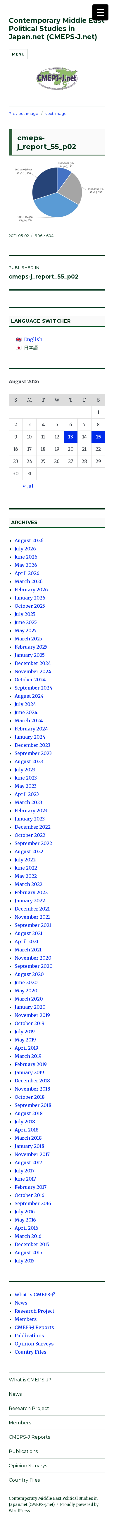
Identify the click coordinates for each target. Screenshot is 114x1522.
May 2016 (25, 1220)
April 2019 (26, 1048)
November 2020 (33, 958)
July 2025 (25, 614)
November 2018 (32, 1089)
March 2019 (28, 1056)
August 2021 (28, 933)
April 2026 (27, 573)
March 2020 (29, 999)
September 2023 (33, 753)
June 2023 (26, 778)
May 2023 (26, 786)
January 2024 (30, 737)
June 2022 (26, 868)
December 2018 (32, 1081)
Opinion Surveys (34, 1344)
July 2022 (25, 860)
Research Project (34, 1311)
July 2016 (25, 1212)
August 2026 (29, 540)
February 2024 (31, 729)
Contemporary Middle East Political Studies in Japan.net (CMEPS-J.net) (57, 28)
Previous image (23, 113)
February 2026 (31, 589)
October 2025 (30, 606)
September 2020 (34, 966)
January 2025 (30, 655)
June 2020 (26, 982)
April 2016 (26, 1228)
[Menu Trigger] (100, 12)
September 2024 (33, 688)
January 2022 (30, 900)
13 (70, 437)
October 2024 (30, 680)
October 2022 (30, 835)
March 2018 (28, 1138)
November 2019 (32, 1015)
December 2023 (32, 745)
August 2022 (29, 851)
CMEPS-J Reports (34, 1327)
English (33, 339)
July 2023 (25, 770)
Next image (55, 113)
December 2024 (33, 663)
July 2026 (25, 549)
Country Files (30, 1352)
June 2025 (26, 622)
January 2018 (29, 1146)
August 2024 (29, 696)
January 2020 (30, 1007)
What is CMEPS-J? (35, 1295)
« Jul (28, 486)
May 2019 (25, 1040)
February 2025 (31, 647)
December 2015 (32, 1244)
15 (98, 437)
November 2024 (33, 671)
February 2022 (31, 892)
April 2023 (27, 794)
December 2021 (32, 909)
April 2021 (26, 941)
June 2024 (26, 712)
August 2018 (29, 1113)
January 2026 (30, 598)
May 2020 (26, 991)
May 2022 (26, 876)
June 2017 (25, 1179)
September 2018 (33, 1105)
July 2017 (24, 1171)
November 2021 (32, 917)
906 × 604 (44, 235)
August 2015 (28, 1252)
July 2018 (25, 1121)
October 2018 (30, 1097)
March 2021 (28, 950)
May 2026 (26, 565)
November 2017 (32, 1154)
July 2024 (25, 704)
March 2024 (29, 720)
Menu (18, 54)
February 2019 (31, 1064)
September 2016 (33, 1203)
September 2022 (33, 843)
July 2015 (24, 1261)
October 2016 (29, 1195)
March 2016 (28, 1236)
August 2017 (28, 1162)
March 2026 (29, 581)
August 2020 (29, 974)
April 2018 (27, 1130)
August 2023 (29, 761)
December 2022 (33, 827)
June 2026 (26, 557)
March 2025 (28, 639)
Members (26, 1319)
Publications (29, 1335)
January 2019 (29, 1072)
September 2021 (33, 925)
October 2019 (29, 1023)
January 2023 (30, 819)
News (21, 1303)
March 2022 (28, 884)
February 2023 (31, 810)
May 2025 (26, 630)
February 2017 (30, 1187)
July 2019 (25, 1031)
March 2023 (28, 802)
